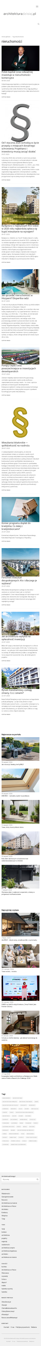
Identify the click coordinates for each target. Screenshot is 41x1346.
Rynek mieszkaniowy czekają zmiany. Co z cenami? (17, 691)
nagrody (32, 1105)
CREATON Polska (31, 1137)
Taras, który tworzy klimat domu (12, 827)
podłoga (6, 1141)
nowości (13, 1109)
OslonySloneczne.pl (8, 1311)
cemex (5, 1134)
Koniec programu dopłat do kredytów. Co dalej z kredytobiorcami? (16, 526)
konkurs (5, 1109)
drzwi (27, 1109)
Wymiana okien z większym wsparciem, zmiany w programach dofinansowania (18, 893)
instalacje (34, 1109)
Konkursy (5, 1212)
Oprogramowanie (7, 1196)
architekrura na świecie (25, 1130)
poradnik (6, 1123)
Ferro (19, 1126)
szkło (24, 1141)
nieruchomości (14, 1134)
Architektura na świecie (9, 1203)
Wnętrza (4, 1215)
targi (11, 1112)
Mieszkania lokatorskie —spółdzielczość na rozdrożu (16, 444)
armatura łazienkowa (18, 1144)
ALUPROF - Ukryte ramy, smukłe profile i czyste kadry (19, 940)
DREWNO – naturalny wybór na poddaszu (15, 796)
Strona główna (6, 36)
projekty (24, 1105)
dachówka (14, 1119)
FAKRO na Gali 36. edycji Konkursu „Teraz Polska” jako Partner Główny (19, 1005)
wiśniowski (23, 1119)
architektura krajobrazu (24, 1112)
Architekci (5, 1209)
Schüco (21, 1137)
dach (20, 1109)
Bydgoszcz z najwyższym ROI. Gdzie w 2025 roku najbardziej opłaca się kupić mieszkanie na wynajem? (20, 228)
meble (25, 1126)
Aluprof (5, 1119)
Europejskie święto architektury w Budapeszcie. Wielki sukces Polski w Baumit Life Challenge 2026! (19, 1077)
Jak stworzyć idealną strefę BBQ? (13, 764)
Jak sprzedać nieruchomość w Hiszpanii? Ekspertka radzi (17, 296)
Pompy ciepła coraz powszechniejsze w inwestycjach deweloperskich (19, 368)
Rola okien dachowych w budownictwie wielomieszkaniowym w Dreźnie (15, 859)
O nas (12, 1327)
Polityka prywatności (23, 1327)
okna (21, 1123)
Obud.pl (4, 1305)
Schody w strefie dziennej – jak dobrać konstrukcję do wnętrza (19, 1039)
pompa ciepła (15, 1141)
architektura (17, 1098)
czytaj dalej (6, 97)
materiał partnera (26, 1101)
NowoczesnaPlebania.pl (9, 1317)
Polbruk (28, 1123)
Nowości (4, 1200)
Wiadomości (6, 1193)
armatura (13, 1137)
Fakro (36, 1123)
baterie (31, 1126)
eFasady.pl (5, 1314)
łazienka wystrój (8, 1126)
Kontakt (6, 1327)
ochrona (5, 1144)
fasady (5, 1137)
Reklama (34, 1327)
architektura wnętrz (10, 1101)
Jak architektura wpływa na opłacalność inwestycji (16, 637)
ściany (21, 1116)
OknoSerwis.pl (6, 1302)
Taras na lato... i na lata (9, 971)
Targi (3, 1218)
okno (36, 1101)
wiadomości (6, 1098)
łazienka (14, 1123)
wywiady (5, 1130)
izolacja (32, 1119)
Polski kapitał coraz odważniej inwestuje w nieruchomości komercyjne (17, 75)
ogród (5, 1112)
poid (22, 1134)
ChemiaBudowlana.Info (9, 1308)
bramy (13, 1130)
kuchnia (28, 1116)
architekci (6, 1116)
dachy (14, 1116)
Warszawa (30, 1134)
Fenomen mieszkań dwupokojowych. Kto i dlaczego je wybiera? (19, 580)
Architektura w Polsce (10, 1105)
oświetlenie (33, 1141)
